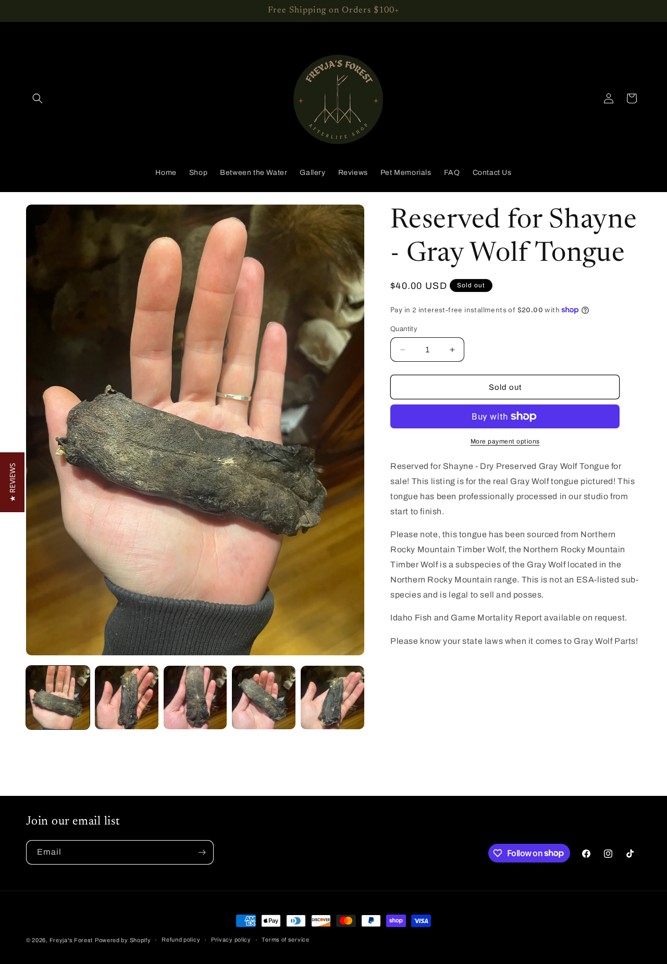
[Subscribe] (201, 852)
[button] (37, 98)
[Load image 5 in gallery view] (332, 697)
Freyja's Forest (71, 940)
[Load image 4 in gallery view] (263, 697)
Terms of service (285, 939)
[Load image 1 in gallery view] (58, 697)
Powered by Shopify (123, 940)
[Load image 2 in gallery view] (126, 697)
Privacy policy (231, 939)
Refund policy (181, 939)
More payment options (505, 441)
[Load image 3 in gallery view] (195, 697)
